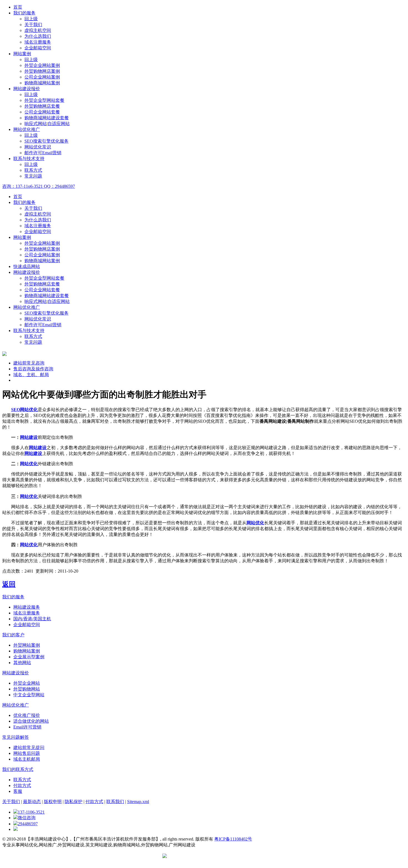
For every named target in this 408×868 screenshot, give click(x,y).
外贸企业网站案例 (42, 65)
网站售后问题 (26, 753)
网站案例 (22, 53)
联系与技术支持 (28, 158)
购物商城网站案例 (42, 82)
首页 (17, 7)
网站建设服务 (26, 607)
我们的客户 (13, 634)
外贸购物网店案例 (42, 71)
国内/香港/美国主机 (32, 618)
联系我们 (115, 801)
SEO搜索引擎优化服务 (46, 141)
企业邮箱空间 (37, 47)
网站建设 (29, 437)
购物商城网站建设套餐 (46, 117)
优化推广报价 (26, 715)
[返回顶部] (15, 829)
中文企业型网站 (28, 694)
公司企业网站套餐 (42, 112)
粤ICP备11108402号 (233, 839)
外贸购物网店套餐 (42, 106)
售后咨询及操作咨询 (33, 368)
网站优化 (29, 463)
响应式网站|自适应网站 (47, 123)
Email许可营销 (27, 727)
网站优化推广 (26, 129)
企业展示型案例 (28, 656)
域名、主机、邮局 (31, 374)
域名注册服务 (37, 42)
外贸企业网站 (26, 683)
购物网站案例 (26, 651)
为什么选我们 (37, 36)
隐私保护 (73, 801)
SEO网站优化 (24, 409)
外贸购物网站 (26, 689)
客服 (17, 791)
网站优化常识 (37, 147)
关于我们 (33, 24)
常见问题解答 (15, 737)
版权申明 (53, 801)
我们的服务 (24, 13)
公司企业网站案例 (42, 77)
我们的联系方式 (17, 769)
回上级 (31, 18)
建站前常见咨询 (28, 363)
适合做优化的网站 (31, 721)
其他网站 (22, 662)
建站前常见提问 (28, 747)
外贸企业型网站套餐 (44, 100)
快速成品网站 (26, 266)
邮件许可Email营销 (42, 152)
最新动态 (32, 801)
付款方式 (22, 785)
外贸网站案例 (26, 645)
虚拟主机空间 (37, 30)
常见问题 (33, 176)
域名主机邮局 (26, 759)
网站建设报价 (26, 88)
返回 (9, 584)
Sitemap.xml (138, 801)
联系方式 (33, 170)
